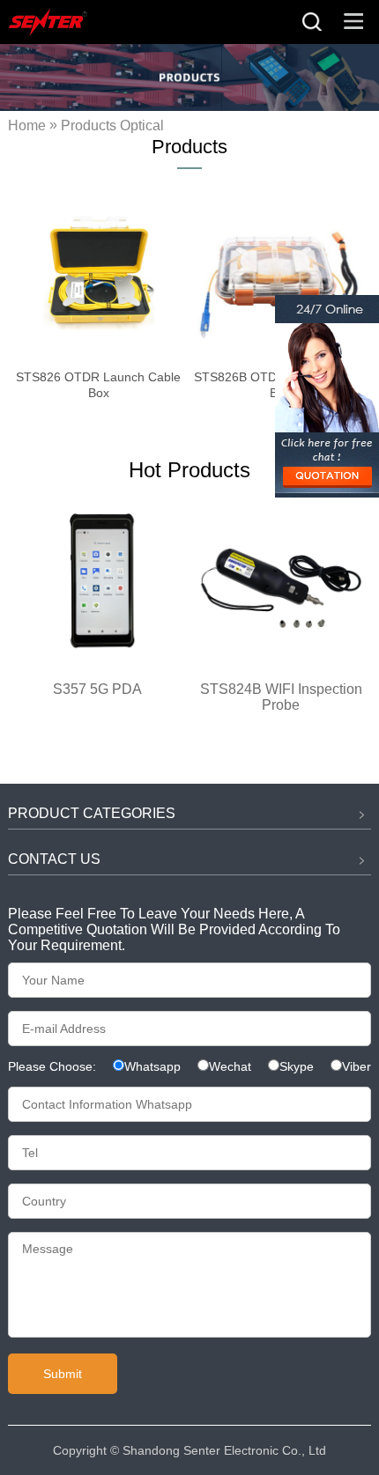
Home (27, 126)
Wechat (230, 1066)
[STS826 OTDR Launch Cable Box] (98, 273)
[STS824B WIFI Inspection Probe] (281, 661)
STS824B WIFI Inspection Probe (281, 697)
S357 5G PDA (97, 689)
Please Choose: (54, 1066)
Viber (356, 1066)
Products (88, 126)
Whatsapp (152, 1066)
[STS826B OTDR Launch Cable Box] (280, 273)
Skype (296, 1066)
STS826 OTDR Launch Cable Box (98, 385)
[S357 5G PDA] (98, 661)
